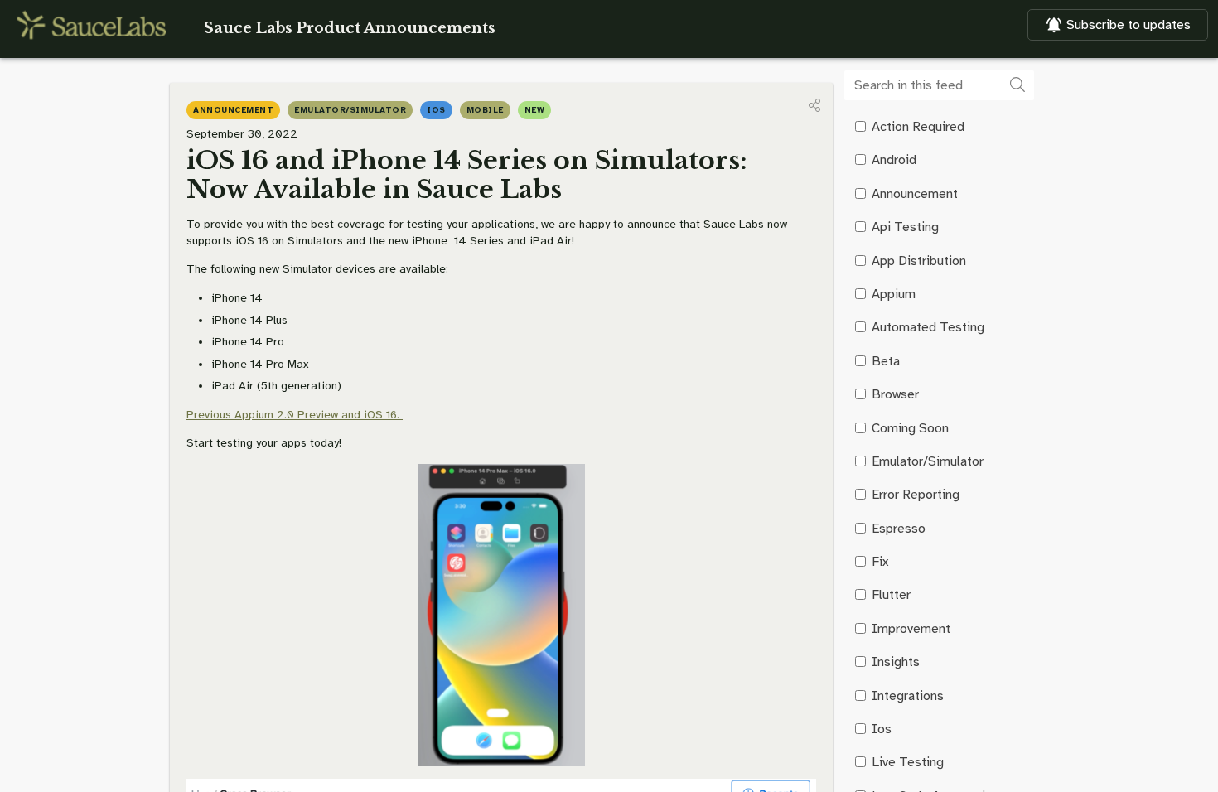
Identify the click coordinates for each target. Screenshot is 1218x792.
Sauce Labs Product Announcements (349, 28)
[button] (814, 105)
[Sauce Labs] (91, 24)
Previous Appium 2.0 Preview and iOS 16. (294, 415)
